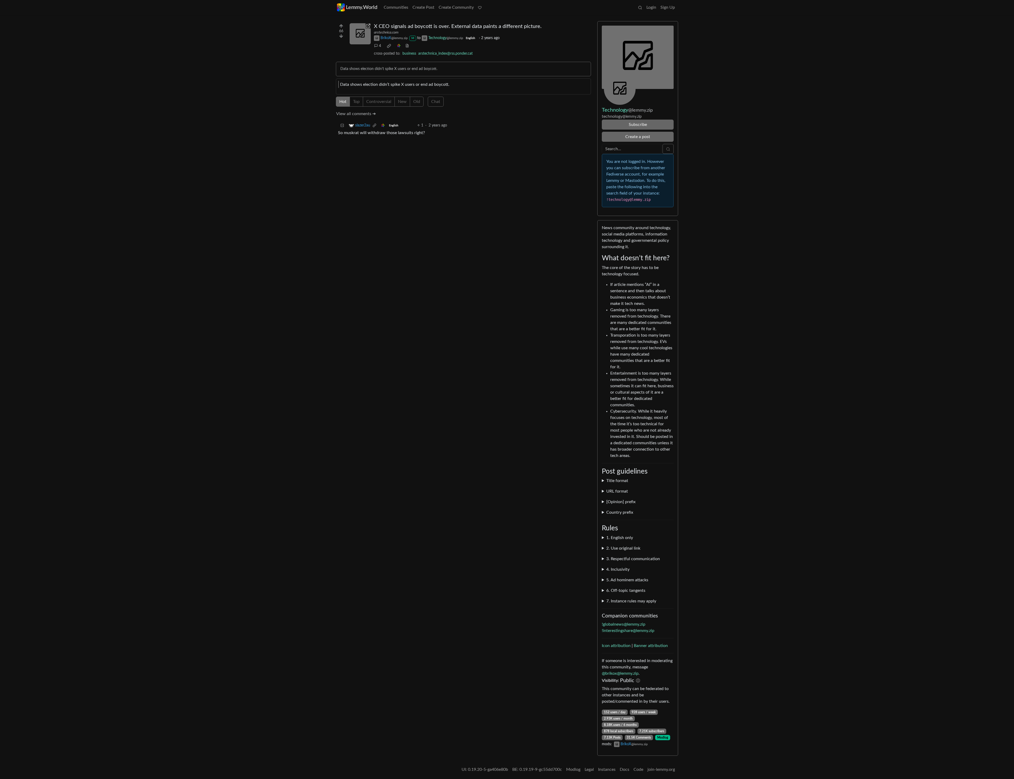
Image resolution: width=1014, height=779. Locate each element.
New (402, 102)
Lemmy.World (361, 7)
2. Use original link (623, 548)
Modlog (662, 737)
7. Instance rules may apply (631, 601)
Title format (617, 481)
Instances (607, 769)
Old (416, 102)
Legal (589, 769)
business (409, 53)
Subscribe (638, 124)
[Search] (640, 7)
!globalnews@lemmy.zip (623, 624)
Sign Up (667, 7)
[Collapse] (342, 125)
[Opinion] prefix (621, 502)
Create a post (637, 137)
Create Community (456, 7)
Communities (396, 7)
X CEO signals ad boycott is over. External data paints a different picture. (458, 26)
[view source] (407, 46)
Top (356, 102)
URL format (617, 491)
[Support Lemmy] (480, 7)
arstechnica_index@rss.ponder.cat (445, 53)
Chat (435, 102)
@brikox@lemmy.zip (620, 673)
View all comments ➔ (356, 114)
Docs (624, 769)
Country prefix (619, 512)
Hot (342, 102)
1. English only (619, 538)
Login (651, 7)
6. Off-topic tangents (625, 590)
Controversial (378, 102)
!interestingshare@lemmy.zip (628, 631)
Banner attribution (651, 646)
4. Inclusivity (618, 569)
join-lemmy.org (661, 769)
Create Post (423, 7)
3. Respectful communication (633, 559)
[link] (389, 46)
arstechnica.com (386, 32)
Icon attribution (616, 646)
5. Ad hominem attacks (627, 580)
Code (638, 769)
